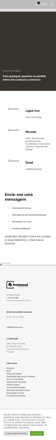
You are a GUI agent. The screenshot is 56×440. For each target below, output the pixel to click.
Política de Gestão (13, 374)
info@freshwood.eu (34, 169)
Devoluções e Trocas (15, 393)
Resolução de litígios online (18, 390)
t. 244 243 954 (12, 298)
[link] (28, 208)
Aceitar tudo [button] (37, 433)
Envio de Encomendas (16, 396)
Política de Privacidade (16, 382)
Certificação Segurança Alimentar (20, 376)
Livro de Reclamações (15, 387)
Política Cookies (13, 385)
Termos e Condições (14, 379)
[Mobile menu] (52, 4)
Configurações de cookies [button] (16, 433)
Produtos (10, 368)
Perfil (8, 371)
